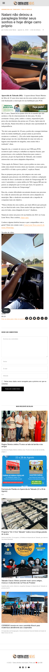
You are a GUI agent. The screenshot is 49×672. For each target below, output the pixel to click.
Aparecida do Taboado (10, 9)
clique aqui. (25, 217)
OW (41, 662)
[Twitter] (34, 318)
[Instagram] (25, 667)
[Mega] (24, 108)
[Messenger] (30, 318)
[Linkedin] (38, 318)
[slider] (3, 314)
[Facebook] (26, 318)
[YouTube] (28, 667)
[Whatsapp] (42, 318)
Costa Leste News (10, 30)
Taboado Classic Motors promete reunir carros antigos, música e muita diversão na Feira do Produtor (21, 582)
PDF (6, 311)
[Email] (46, 318)
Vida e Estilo (26, 9)
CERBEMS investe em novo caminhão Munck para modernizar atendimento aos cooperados (20, 626)
